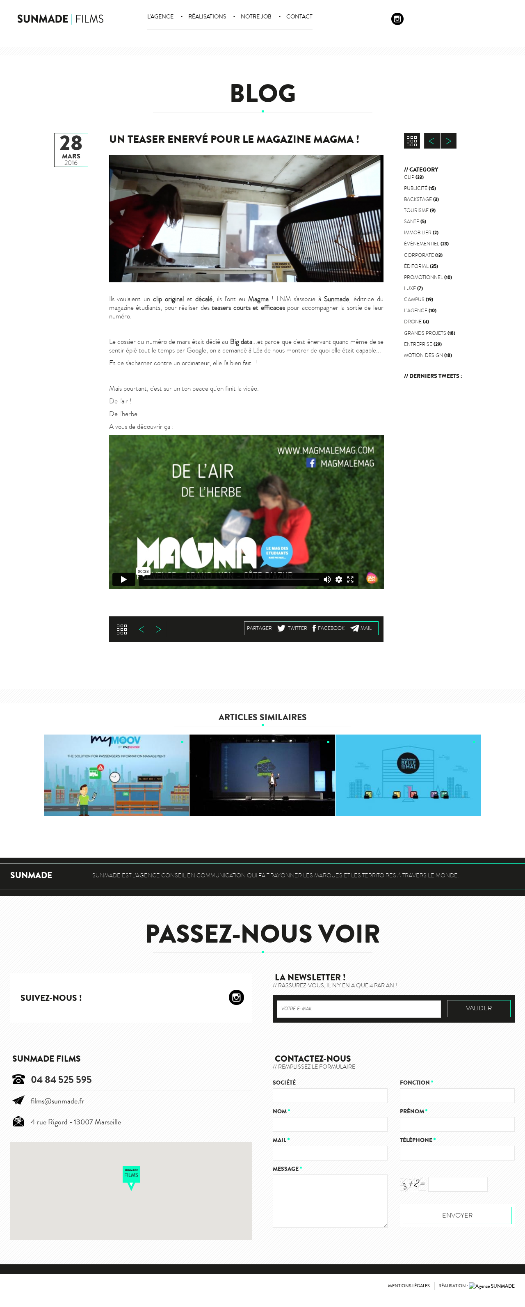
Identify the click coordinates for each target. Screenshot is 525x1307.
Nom (281, 1111)
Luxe (413, 288)
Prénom (413, 1111)
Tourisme (420, 210)
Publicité (420, 188)
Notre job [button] (256, 17)
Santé (415, 221)
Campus (418, 299)
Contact (299, 17)
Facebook (331, 628)
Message (287, 1169)
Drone (416, 321)
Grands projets (429, 333)
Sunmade (31, 875)
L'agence (420, 310)
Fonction (416, 1082)
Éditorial (421, 266)
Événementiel (426, 243)
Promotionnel (428, 277)
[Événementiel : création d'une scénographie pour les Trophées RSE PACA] (262, 776)
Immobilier (421, 232)
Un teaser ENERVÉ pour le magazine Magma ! (234, 139)
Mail (366, 628)
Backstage (421, 199)
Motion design (428, 355)
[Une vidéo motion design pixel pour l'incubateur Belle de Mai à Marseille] (409, 776)
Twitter (297, 628)
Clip (414, 177)
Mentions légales (409, 1286)
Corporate (423, 255)
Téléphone (418, 1140)
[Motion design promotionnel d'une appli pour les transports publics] (117, 776)
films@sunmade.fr (57, 1101)
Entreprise (423, 344)
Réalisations (207, 17)
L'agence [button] (160, 17)
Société (284, 1082)
